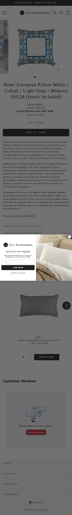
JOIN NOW (18, 267)
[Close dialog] (69, 236)
